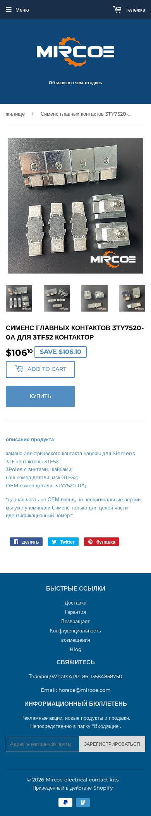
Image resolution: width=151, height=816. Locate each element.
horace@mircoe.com (84, 690)
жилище (15, 114)
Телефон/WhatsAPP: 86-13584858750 (75, 676)
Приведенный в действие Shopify (73, 788)
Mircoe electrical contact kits (82, 779)
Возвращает (75, 621)
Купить (40, 396)
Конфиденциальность (75, 630)
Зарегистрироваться (112, 744)
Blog (76, 649)
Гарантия (75, 612)
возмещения (75, 640)
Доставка (75, 602)
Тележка (134, 10)
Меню (22, 10)
